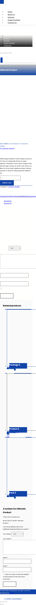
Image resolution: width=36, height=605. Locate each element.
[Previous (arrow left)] (1, 604)
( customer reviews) (7, 148)
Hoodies (17, 187)
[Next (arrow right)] (2, 604)
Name (2, 272)
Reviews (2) (8, 203)
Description (8, 201)
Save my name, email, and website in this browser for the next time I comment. (16, 576)
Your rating (4, 248)
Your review (4, 253)
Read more (17, 436)
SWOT (12, 593)
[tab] (18, 201)
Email (2, 280)
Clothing (11, 187)
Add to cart (6, 183)
